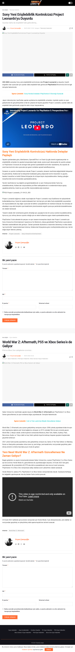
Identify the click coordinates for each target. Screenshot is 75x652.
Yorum (5, 268)
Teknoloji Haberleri (14, 10)
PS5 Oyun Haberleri (24, 358)
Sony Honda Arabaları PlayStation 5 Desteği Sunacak (43, 94)
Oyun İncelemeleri (24, 630)
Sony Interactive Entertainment (31, 233)
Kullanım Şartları (27, 649)
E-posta (5, 303)
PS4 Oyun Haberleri (38, 632)
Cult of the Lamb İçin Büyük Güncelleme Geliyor (43, 421)
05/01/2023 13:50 (29, 28)
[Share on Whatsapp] (67, 75)
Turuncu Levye (40, 643)
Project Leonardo (14, 233)
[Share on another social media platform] (71, 75)
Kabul (49, 649)
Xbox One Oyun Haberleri (53, 632)
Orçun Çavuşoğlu (15, 28)
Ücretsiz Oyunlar (35, 630)
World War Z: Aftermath (16, 530)
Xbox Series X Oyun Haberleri (39, 358)
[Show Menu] (3, 3)
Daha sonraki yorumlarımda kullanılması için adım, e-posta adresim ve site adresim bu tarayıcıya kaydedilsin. (34, 313)
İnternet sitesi (44, 303)
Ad (4, 294)
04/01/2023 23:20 (29, 356)
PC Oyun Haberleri (47, 630)
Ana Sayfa (5, 10)
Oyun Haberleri (13, 337)
